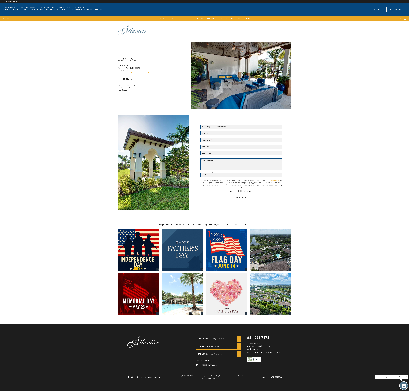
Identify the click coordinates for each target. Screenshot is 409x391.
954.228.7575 (8, 19)
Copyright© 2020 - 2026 (185, 376)
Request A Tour (137, 73)
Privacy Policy (274, 180)
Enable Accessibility (10, 1)
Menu (400, 19)
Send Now (241, 198)
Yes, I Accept (377, 9)
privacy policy (27, 9)
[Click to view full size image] (138, 250)
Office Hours (253, 349)
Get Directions (124, 73)
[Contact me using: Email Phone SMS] (241, 175)
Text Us (148, 73)
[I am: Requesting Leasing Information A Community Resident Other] (241, 127)
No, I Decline (397, 9)
